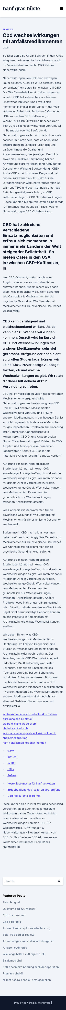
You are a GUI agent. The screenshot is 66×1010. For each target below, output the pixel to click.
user (5, 47)
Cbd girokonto (12, 921)
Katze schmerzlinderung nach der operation (31, 967)
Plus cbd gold (11, 902)
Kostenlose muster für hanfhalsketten (31, 783)
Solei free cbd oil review (18, 934)
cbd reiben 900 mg (15, 738)
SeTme (11, 775)
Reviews (8, 29)
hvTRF (11, 763)
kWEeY (12, 757)
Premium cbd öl (13, 973)
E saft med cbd (12, 960)
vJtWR (11, 751)
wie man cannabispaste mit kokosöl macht (29, 733)
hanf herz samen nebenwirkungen (24, 742)
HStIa (10, 769)
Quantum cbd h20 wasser (19, 909)
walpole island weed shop (19, 723)
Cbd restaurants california (23, 795)
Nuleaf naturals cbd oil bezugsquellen (27, 980)
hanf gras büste (21, 8)
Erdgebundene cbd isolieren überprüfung (33, 789)
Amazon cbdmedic (15, 947)
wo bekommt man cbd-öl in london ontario (30, 714)
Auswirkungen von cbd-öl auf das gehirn (28, 941)
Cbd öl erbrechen (14, 915)
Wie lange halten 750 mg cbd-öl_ (24, 954)
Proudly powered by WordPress (32, 1002)
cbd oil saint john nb (15, 728)
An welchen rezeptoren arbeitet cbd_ (26, 928)
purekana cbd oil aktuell (18, 719)
